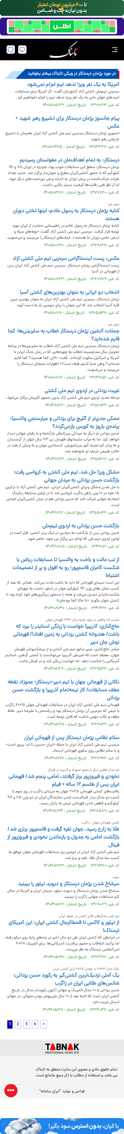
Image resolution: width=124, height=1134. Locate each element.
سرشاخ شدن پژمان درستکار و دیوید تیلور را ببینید (68, 884)
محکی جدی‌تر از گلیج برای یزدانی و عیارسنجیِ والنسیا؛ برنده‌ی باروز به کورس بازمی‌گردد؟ (64, 423)
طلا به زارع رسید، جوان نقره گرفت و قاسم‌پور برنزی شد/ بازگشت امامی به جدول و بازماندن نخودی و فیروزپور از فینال (63, 837)
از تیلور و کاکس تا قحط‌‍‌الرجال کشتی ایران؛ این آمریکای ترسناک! (64, 927)
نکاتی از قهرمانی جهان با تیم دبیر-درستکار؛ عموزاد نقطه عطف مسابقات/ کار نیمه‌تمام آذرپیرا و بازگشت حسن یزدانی (63, 690)
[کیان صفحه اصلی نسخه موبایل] (62, 1126)
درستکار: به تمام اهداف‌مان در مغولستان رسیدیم (69, 160)
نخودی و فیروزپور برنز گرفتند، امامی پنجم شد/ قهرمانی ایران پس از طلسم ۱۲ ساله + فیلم (64, 781)
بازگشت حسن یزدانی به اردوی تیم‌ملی (80, 526)
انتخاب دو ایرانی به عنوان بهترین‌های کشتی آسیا (69, 293)
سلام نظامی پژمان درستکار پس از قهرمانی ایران (71, 738)
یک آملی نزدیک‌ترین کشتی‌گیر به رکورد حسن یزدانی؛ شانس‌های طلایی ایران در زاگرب (66, 980)
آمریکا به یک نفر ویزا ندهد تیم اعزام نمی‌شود (73, 85)
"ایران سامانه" (50, 1092)
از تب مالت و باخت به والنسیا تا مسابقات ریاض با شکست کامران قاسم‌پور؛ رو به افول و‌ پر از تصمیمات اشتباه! (66, 568)
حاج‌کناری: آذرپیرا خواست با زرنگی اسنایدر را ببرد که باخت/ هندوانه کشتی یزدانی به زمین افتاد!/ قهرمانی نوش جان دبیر (66, 635)
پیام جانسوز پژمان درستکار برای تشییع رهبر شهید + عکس (67, 123)
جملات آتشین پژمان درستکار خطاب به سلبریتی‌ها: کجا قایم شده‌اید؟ (63, 335)
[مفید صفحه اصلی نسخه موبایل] (62, 26)
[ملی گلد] (62, 8)
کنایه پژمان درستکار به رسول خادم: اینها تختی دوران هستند (66, 215)
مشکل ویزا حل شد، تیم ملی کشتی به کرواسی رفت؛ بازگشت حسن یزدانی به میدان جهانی (66, 476)
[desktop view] (22, 49)
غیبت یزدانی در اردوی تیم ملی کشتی (82, 391)
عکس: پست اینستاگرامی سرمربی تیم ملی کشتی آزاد (66, 259)
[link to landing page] (64, 49)
